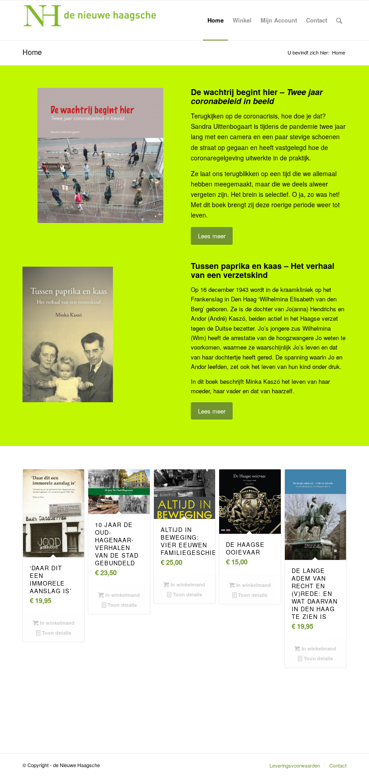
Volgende (333, 545)
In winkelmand (57, 622)
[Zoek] (339, 20)
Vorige (36, 545)
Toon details (55, 632)
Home (32, 52)
